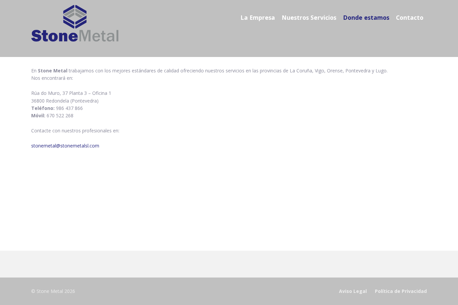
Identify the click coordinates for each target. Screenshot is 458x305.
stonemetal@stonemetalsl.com (65, 145)
